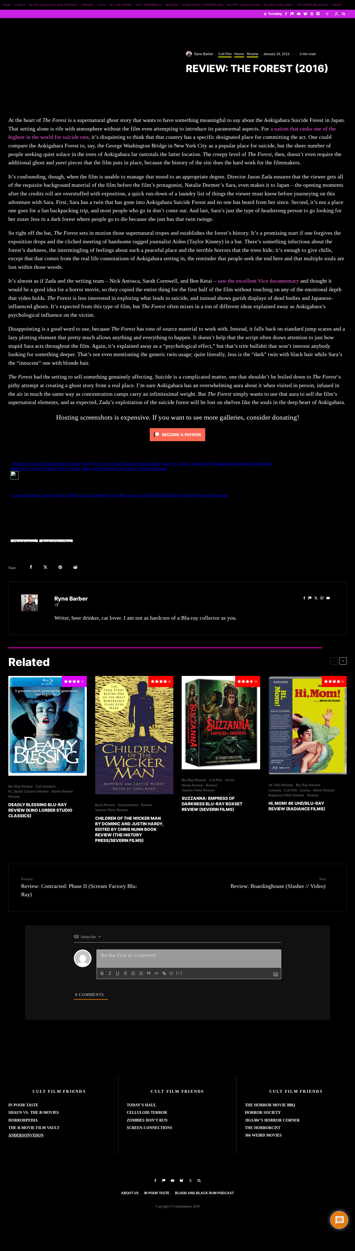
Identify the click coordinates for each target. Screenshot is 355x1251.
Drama (305, 790)
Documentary (128, 805)
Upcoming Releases (312, 4)
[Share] (31, 567)
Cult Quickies (45, 786)
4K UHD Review (280, 785)
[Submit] (75, 567)
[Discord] (318, 14)
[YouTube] (298, 14)
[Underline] (117, 973)
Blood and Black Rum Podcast (53, 4)
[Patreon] (292, 14)
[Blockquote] (149, 973)
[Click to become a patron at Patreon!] (177, 442)
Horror (239, 54)
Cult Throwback (148, 4)
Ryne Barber (203, 54)
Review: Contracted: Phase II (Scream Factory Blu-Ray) (79, 887)
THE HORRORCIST (262, 1128)
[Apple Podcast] (312, 14)
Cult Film (225, 54)
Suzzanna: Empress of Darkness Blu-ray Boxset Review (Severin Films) (212, 804)
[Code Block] (156, 973)
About (337, 4)
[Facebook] (286, 14)
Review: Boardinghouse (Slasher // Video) (278, 883)
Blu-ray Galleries (278, 4)
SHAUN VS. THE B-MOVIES (33, 1112)
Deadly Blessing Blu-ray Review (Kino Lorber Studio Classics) (40, 810)
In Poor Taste (156, 1193)
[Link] (164, 973)
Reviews (171, 4)
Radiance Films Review (286, 795)
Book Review (105, 805)
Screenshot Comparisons (202, 4)
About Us (130, 1193)
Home (6, 4)
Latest (20, 4)
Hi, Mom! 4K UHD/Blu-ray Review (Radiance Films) (296, 806)
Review (252, 54)
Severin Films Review (111, 810)
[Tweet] (45, 567)
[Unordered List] (141, 973)
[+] (179, 973)
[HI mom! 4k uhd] (307, 725)
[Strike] (125, 973)
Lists (101, 4)
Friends (87, 4)
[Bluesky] (305, 14)
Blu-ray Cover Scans (243, 4)
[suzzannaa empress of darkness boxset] (221, 723)
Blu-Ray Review (20, 786)
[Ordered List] (133, 973)
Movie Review (62, 791)
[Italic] (110, 973)
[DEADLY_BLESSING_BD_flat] (47, 726)
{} (171, 973)
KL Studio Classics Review (28, 791)
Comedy (274, 790)
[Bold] (102, 973)
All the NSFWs (120, 4)
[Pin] (60, 567)
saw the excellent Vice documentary (258, 281)
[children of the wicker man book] (134, 735)
